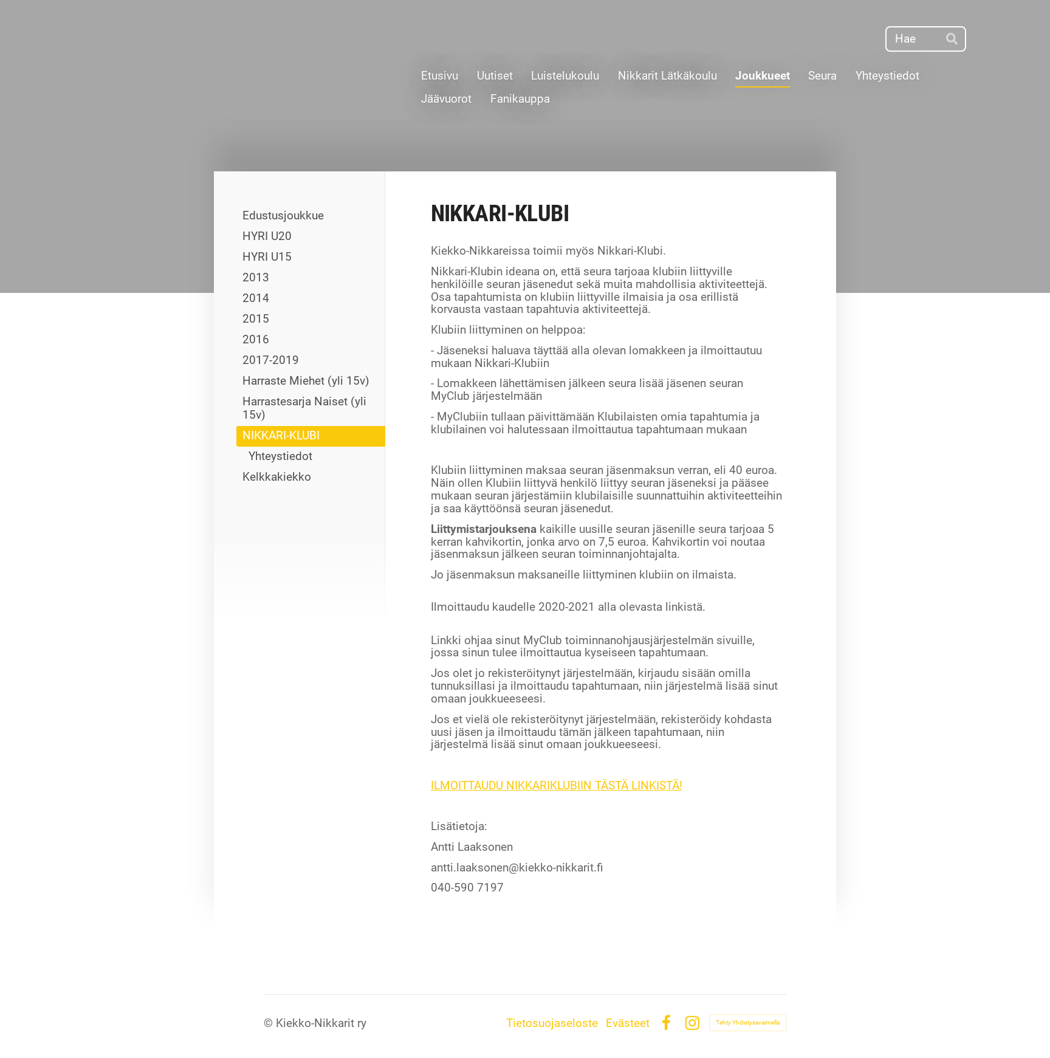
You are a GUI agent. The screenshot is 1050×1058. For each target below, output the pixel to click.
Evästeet (628, 1023)
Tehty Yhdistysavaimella (748, 1022)
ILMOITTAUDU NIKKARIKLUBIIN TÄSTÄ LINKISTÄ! (556, 785)
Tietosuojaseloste (552, 1023)
